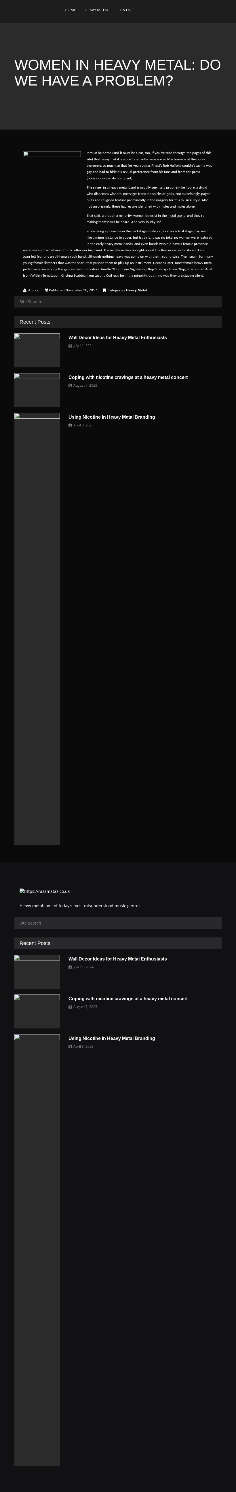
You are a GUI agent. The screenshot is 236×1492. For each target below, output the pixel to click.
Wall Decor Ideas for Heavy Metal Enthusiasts (117, 337)
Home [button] (70, 9)
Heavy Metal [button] (97, 9)
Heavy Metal (136, 290)
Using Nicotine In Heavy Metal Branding (111, 417)
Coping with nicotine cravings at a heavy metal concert (128, 377)
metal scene (176, 216)
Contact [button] (125, 9)
